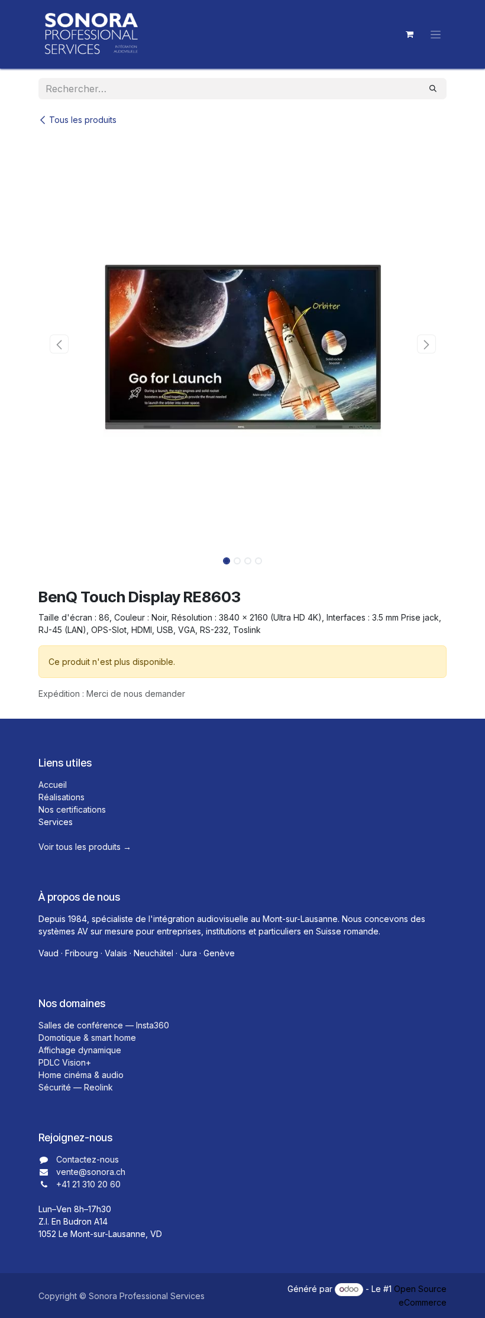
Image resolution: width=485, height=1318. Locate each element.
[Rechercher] (433, 88)
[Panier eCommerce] (409, 34)
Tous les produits (83, 120)
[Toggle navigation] (436, 34)
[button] (58, 344)
